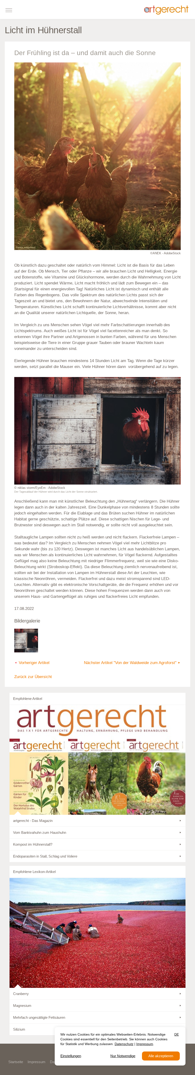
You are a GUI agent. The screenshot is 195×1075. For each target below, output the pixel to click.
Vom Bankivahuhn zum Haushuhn (39, 832)
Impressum (36, 1062)
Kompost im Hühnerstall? (32, 844)
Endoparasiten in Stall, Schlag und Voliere (45, 856)
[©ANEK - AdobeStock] (97, 156)
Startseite (15, 1062)
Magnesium (22, 1006)
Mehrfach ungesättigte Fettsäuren (39, 1017)
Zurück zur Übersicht (33, 676)
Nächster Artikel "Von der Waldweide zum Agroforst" (130, 662)
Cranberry (21, 994)
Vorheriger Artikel (34, 662)
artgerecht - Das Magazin (33, 821)
